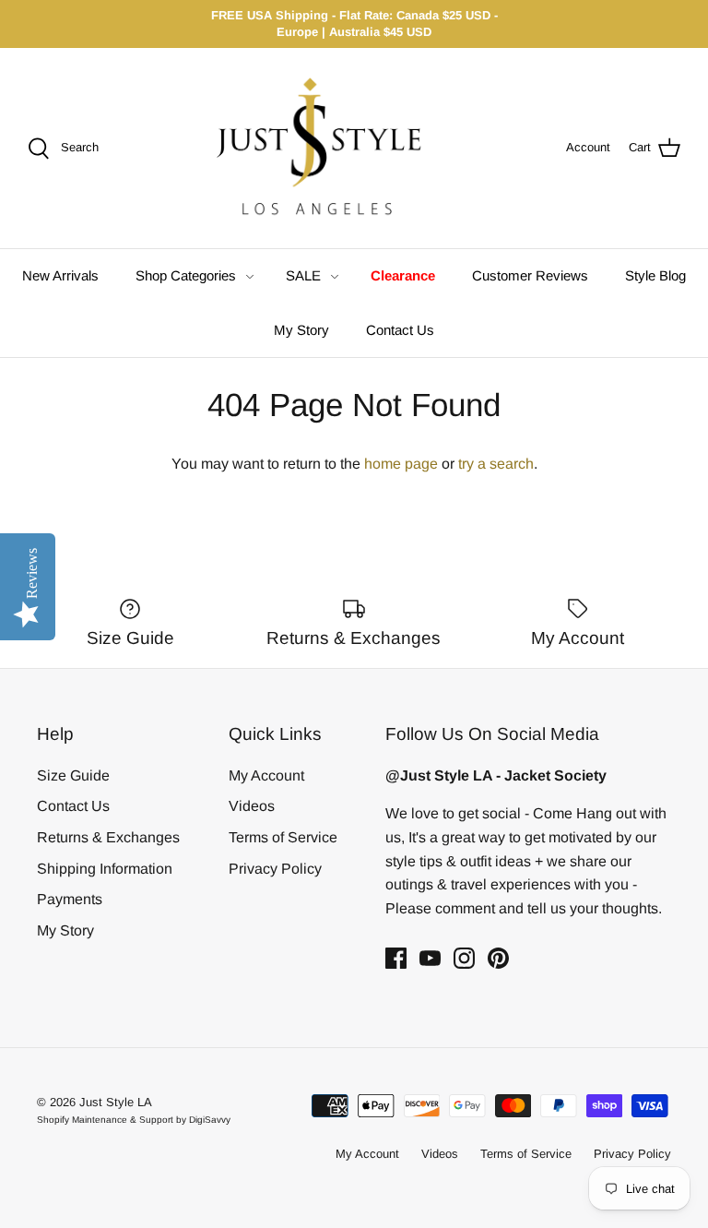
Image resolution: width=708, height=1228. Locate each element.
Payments (69, 899)
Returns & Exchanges (108, 837)
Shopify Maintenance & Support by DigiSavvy (133, 1120)
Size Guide (73, 775)
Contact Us (400, 330)
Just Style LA (115, 1102)
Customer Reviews (530, 275)
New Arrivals (60, 275)
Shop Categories (186, 275)
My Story (301, 330)
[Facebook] (396, 958)
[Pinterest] (498, 958)
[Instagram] (464, 958)
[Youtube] (430, 958)
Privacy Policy (275, 868)
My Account (266, 775)
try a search (496, 463)
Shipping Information (104, 868)
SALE (303, 275)
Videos (252, 806)
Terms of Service (283, 837)
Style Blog (655, 275)
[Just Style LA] (332, 148)
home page (401, 463)
